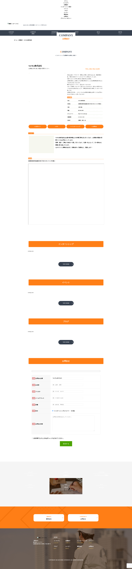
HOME (56, 537)
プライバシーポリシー (66, 18)
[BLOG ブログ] (66, 493)
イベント (66, 8)
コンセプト (66, 2)
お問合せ (66, 16)
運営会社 (66, 14)
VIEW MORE (66, 264)
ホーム (66, 1)
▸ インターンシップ (75, 126)
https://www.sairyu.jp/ (82, 113)
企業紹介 (66, 4)
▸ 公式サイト (38, 126)
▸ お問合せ (94, 126)
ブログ (66, 10)
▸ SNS (56, 126)
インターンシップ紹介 (66, 6)
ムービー (66, 12)
